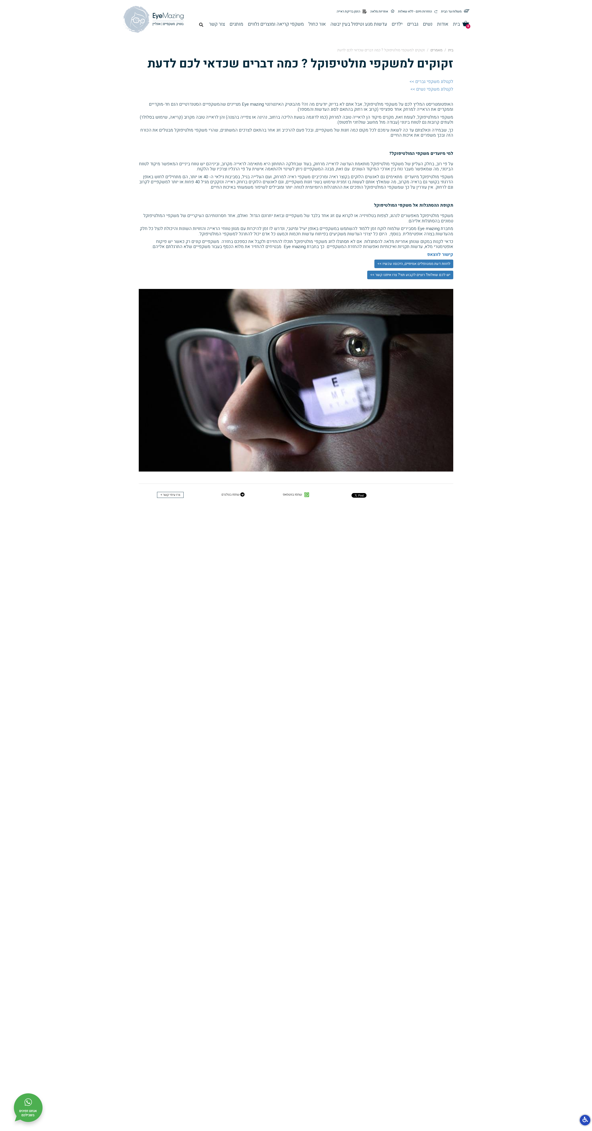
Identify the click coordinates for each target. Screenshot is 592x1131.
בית (456, 24)
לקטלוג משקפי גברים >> (431, 81)
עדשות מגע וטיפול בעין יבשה (358, 24)
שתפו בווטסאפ (293, 494)
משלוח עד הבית (451, 11)
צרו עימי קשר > (170, 494)
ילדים (397, 24)
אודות (442, 24)
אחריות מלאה (379, 11)
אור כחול (317, 24)
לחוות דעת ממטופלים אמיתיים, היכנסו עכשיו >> (413, 264)
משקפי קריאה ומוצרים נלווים (276, 24)
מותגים (236, 24)
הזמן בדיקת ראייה (348, 11)
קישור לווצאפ (440, 254)
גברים (412, 24)
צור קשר (217, 24)
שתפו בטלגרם (231, 494)
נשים (427, 24)
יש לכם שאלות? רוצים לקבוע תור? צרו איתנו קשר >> (410, 275)
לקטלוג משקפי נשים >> (431, 89)
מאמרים (436, 50)
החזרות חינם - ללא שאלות (415, 11)
